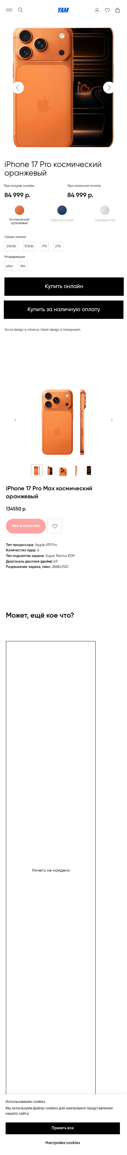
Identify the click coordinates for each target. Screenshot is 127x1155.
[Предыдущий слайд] (15, 420)
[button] (63, 310)
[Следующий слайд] (111, 420)
